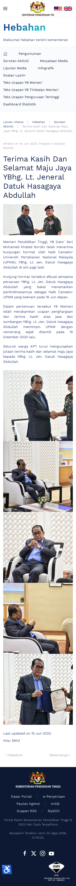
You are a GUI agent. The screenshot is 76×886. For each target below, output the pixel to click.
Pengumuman (30, 54)
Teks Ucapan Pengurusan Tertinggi (31, 97)
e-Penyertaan (54, 796)
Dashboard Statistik (19, 104)
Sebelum (15, 755)
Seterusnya (58, 755)
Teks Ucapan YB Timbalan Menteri (30, 90)
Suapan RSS (27, 811)
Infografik (46, 68)
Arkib (55, 804)
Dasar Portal (21, 796)
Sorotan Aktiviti (16, 61)
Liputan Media (15, 68)
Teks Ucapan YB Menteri (22, 83)
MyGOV (54, 811)
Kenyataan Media (54, 61)
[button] (5, 8)
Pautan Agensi (28, 804)
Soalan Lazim (14, 75)
